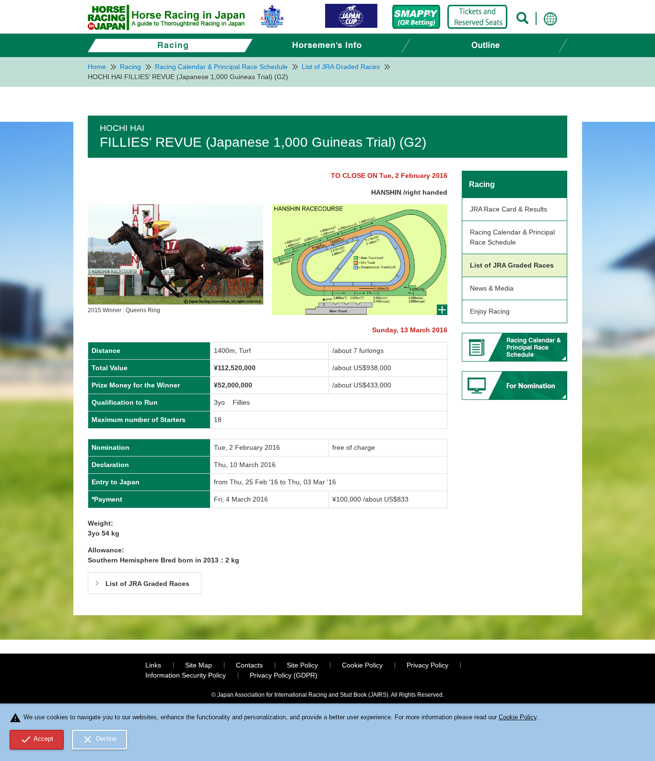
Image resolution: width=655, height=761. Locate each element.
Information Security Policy (185, 675)
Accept (37, 739)
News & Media (492, 288)
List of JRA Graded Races (512, 265)
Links (153, 665)
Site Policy (302, 665)
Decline (99, 739)
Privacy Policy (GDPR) (283, 675)
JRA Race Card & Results (508, 209)
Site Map (198, 665)
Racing (482, 184)
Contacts (249, 665)
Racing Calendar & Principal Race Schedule (512, 237)
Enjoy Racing (490, 311)
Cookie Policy (362, 665)
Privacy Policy (427, 665)
